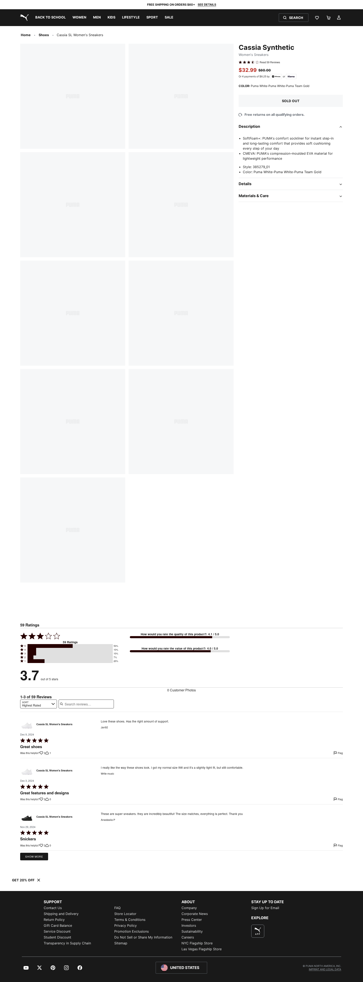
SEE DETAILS (207, 4)
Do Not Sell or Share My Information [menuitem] (143, 937)
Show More (34, 856)
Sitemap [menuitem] (120, 943)
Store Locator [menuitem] (125, 914)
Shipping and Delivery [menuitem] (61, 914)
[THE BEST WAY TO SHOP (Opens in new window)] (257, 931)
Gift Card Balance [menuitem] (58, 925)
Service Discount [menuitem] (57, 931)
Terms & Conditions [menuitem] (129, 919)
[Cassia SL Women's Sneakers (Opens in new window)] (27, 725)
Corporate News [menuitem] (195, 914)
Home (26, 35)
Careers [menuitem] (188, 937)
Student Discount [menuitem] (57, 937)
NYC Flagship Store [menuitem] (197, 943)
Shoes (44, 35)
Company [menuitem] (189, 908)
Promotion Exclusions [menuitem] (131, 931)
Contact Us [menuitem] (53, 908)
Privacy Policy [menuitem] (125, 925)
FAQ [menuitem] (117, 908)
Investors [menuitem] (189, 925)
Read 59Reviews (270, 62)
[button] (70, 646)
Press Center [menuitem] (192, 919)
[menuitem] (50, 17)
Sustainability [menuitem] (192, 931)
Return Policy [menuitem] (54, 919)
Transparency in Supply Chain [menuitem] (67, 943)
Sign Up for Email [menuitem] (265, 908)
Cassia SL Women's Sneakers (54, 724)
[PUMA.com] (23, 17)
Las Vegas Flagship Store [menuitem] (202, 949)
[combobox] (38, 704)
